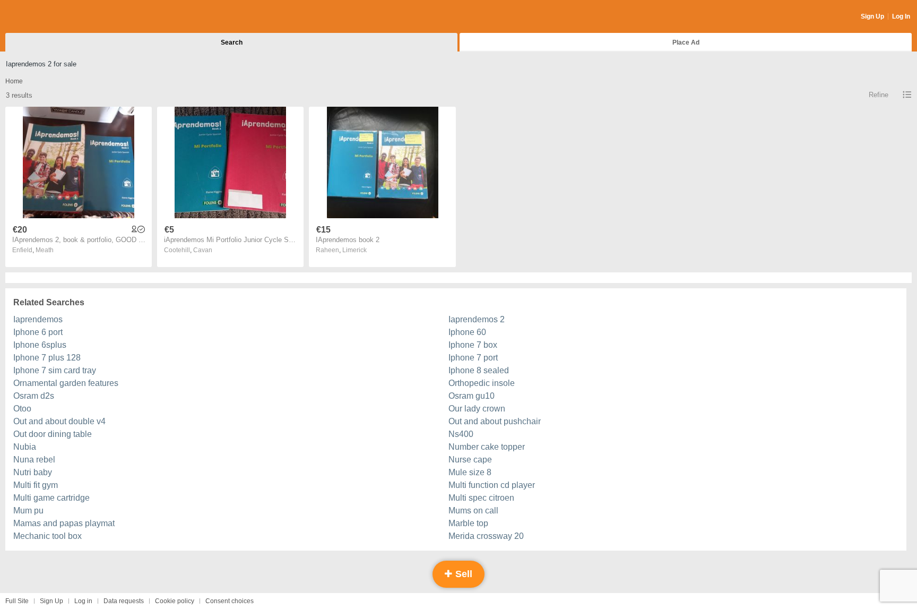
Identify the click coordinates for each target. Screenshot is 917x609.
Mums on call (473, 510)
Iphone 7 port (473, 357)
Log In (901, 16)
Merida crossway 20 (486, 536)
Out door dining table (52, 434)
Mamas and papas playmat (64, 523)
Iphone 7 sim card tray (54, 370)
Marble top (468, 523)
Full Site (17, 601)
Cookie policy (174, 601)
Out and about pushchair (494, 421)
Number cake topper (486, 446)
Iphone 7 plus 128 (47, 357)
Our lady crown (476, 408)
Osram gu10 (471, 395)
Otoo (22, 408)
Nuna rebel (34, 459)
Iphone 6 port (38, 332)
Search (232, 42)
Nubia (24, 446)
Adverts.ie (47, 17)
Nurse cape (470, 459)
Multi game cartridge (51, 497)
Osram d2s (33, 395)
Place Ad (685, 42)
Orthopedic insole (481, 383)
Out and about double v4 (59, 421)
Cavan (202, 250)
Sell (462, 574)
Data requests (123, 601)
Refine (878, 95)
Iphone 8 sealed (478, 370)
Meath (45, 250)
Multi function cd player (491, 485)
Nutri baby (32, 472)
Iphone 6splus (39, 344)
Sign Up (872, 16)
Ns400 (460, 434)
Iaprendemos (38, 319)
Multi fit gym (35, 485)
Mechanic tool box (47, 536)
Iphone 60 (467, 332)
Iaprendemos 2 (476, 319)
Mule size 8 (469, 472)
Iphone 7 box (472, 344)
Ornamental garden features (65, 383)
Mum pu (28, 510)
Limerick (354, 250)
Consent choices (229, 601)
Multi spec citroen (481, 497)
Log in (83, 601)
